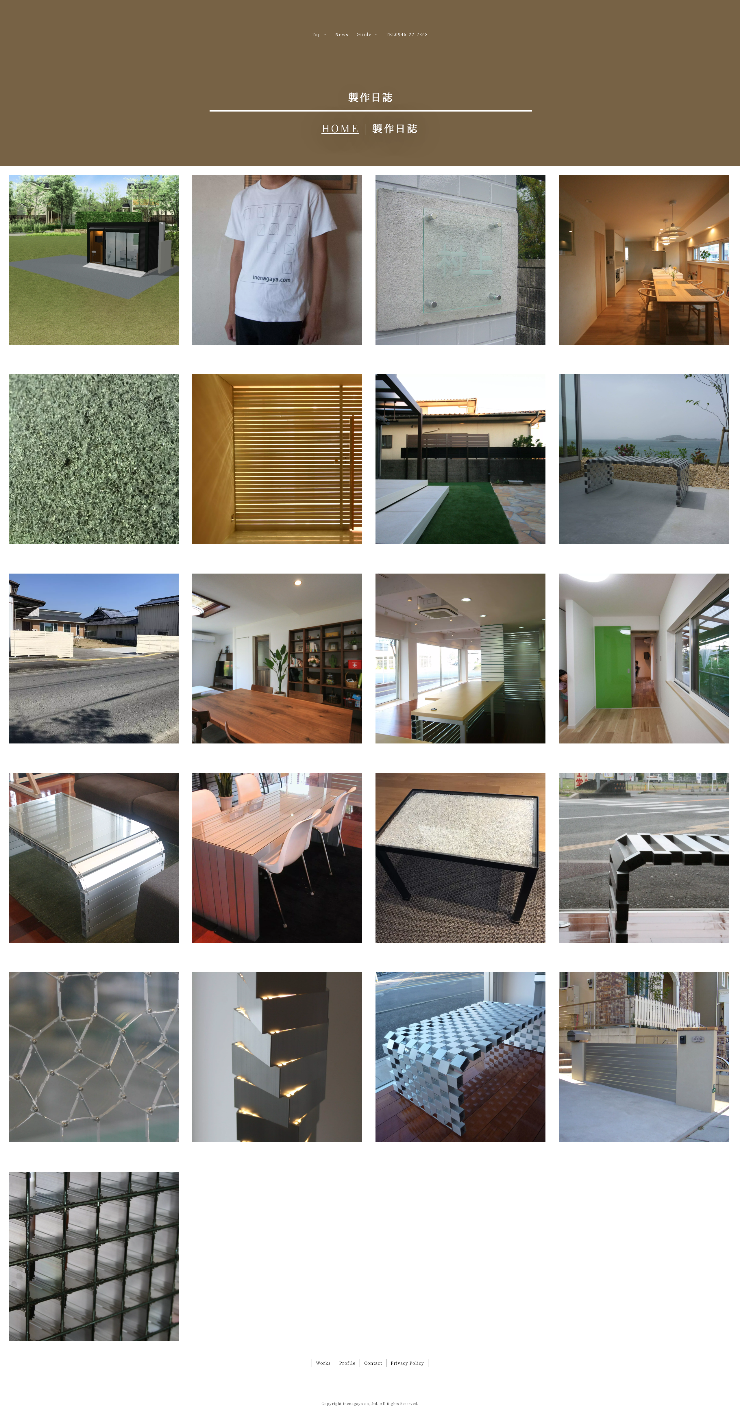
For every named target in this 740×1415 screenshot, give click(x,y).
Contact (373, 1363)
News (342, 34)
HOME (340, 128)
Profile (347, 1363)
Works (323, 1363)
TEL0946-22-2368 (407, 34)
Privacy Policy (407, 1363)
